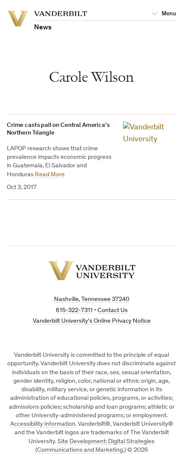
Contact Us (112, 310)
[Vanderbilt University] (91, 270)
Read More (50, 175)
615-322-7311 (74, 310)
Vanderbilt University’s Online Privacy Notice (92, 321)
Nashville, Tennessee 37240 (91, 299)
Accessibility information (42, 424)
